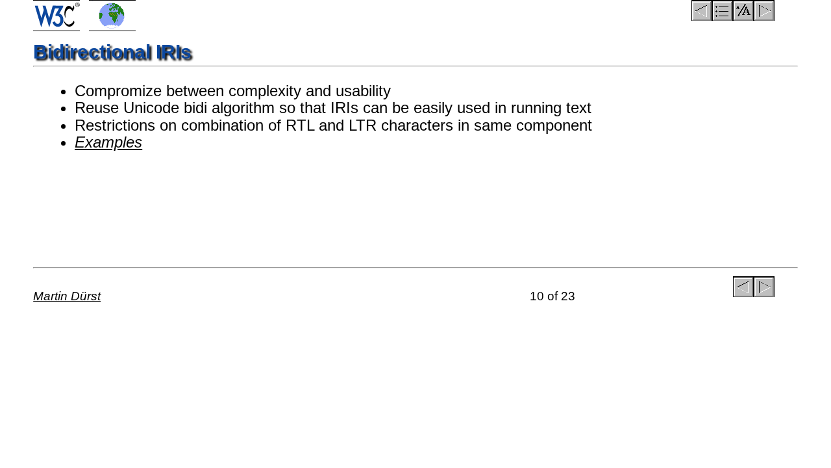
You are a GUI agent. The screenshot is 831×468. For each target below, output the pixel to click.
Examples (108, 142)
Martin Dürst (67, 296)
